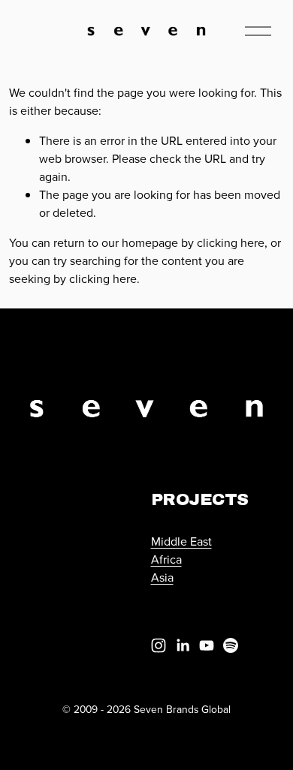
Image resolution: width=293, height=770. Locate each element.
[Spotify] (230, 645)
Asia (162, 577)
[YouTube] (206, 645)
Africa (166, 559)
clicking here (230, 242)
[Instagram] (158, 645)
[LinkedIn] (182, 645)
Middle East (181, 541)
